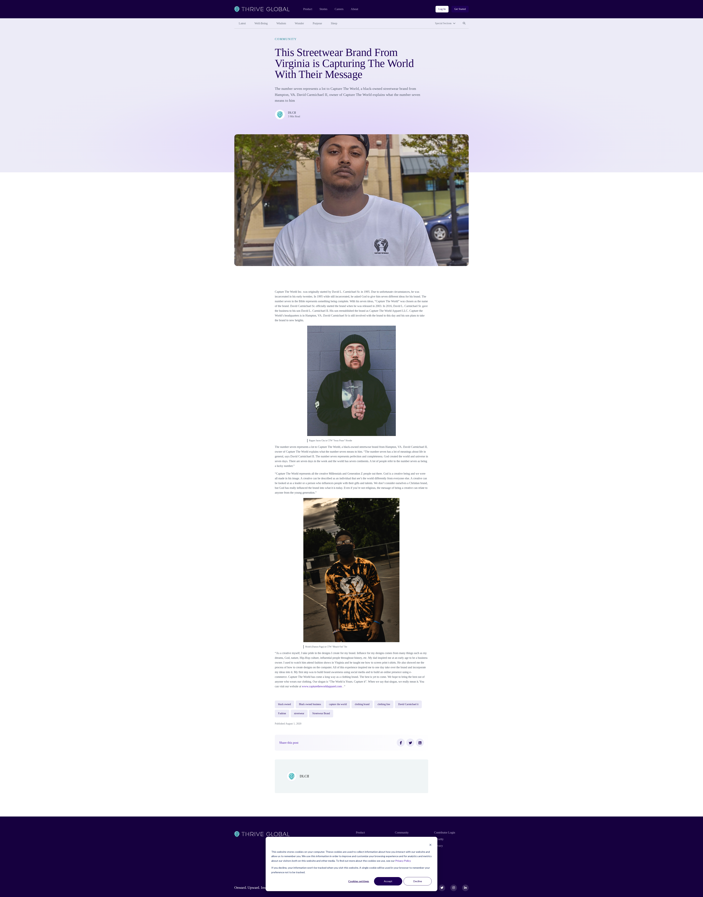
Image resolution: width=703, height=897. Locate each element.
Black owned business (310, 704)
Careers (339, 9)
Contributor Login (444, 832)
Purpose (317, 23)
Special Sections (443, 23)
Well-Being (261, 23)
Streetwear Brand (321, 713)
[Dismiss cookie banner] (430, 844)
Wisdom (281, 23)
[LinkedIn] (420, 743)
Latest (242, 23)
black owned (284, 704)
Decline (417, 881)
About (354, 9)
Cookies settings (358, 881)
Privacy (438, 845)
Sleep (334, 23)
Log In (441, 9)
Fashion (282, 713)
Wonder (299, 23)
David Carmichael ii (408, 704)
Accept (388, 881)
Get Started (460, 9)
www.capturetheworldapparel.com (322, 686)
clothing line (383, 704)
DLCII (292, 112)
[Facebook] (401, 743)
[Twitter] (410, 743)
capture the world (338, 704)
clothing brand (362, 704)
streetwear (299, 713)
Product (307, 9)
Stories (323, 9)
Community (286, 39)
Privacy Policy (403, 860)
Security (439, 839)
